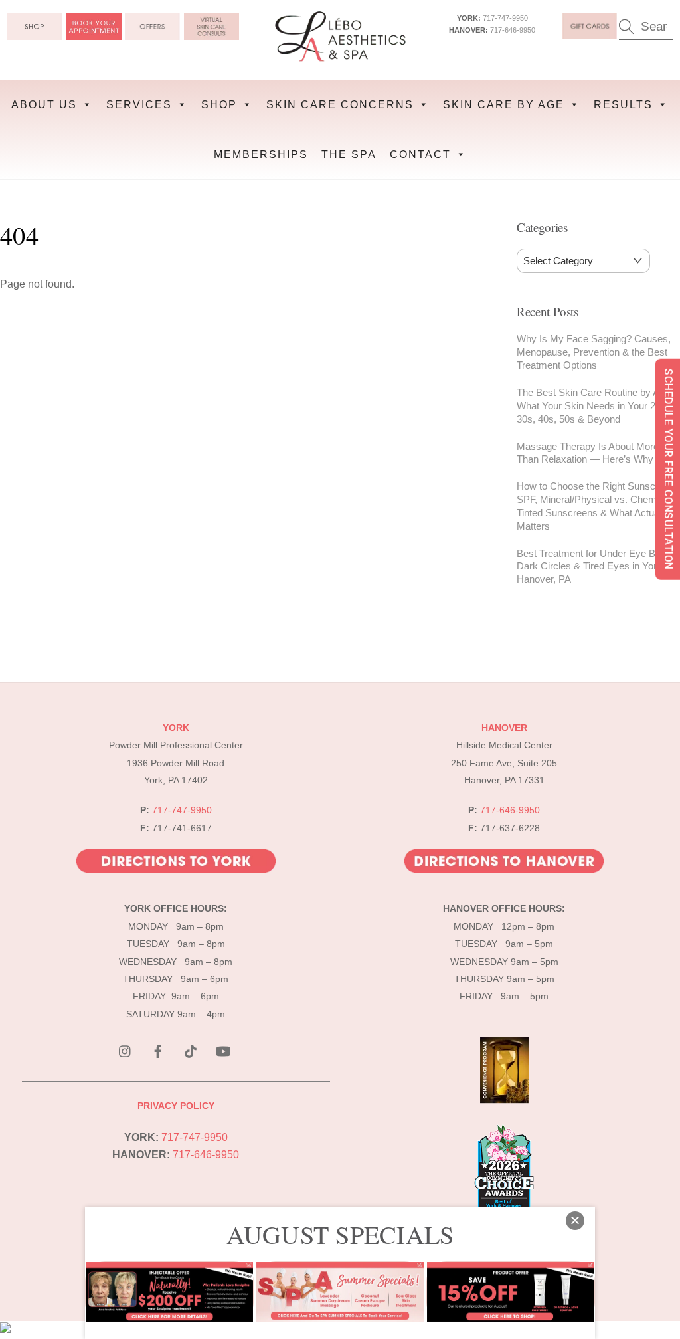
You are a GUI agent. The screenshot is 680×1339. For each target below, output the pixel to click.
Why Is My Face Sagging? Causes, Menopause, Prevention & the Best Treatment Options (594, 352)
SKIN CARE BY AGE (503, 104)
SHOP (219, 104)
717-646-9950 (512, 30)
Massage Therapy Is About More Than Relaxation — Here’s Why (588, 453)
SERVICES (139, 104)
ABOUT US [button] (44, 104)
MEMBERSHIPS (261, 154)
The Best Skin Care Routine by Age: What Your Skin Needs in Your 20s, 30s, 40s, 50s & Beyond (595, 406)
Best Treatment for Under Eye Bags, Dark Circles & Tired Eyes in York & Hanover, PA (595, 566)
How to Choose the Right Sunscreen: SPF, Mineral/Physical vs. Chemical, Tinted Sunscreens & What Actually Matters (597, 505)
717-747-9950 (505, 18)
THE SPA (349, 154)
